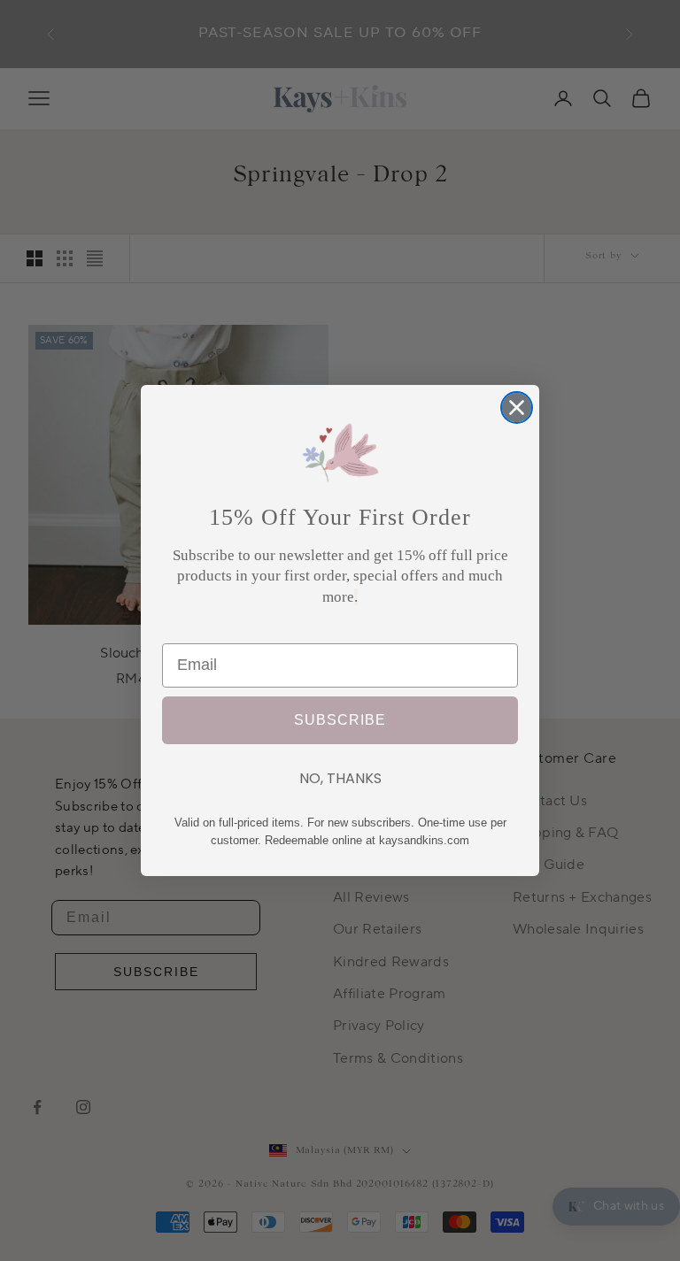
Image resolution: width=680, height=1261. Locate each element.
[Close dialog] (516, 407)
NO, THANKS (340, 778)
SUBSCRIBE (340, 720)
